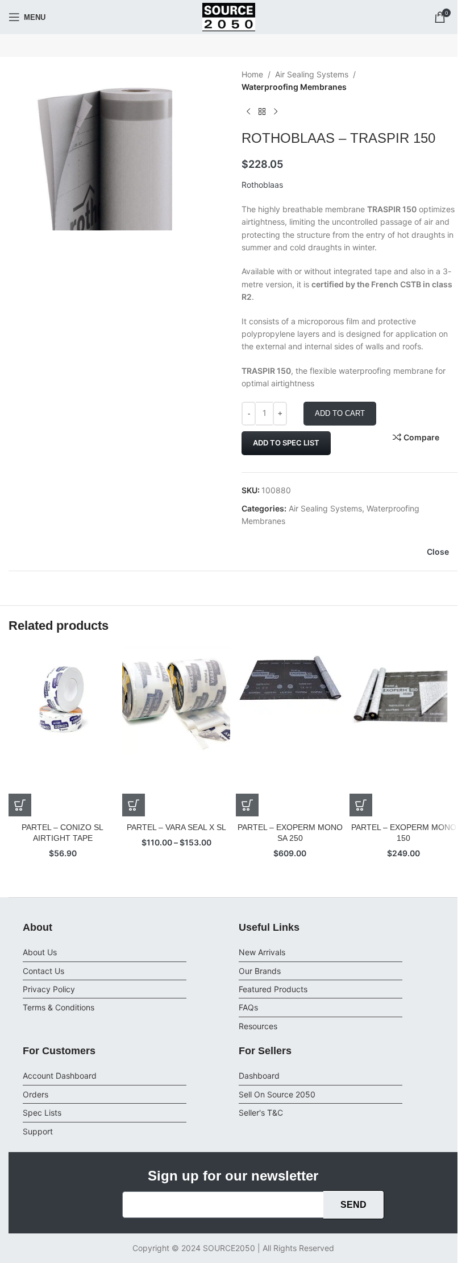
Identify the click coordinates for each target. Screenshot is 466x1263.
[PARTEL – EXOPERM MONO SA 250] (290, 731)
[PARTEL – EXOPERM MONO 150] (403, 731)
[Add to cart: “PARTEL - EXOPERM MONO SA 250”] (247, 805)
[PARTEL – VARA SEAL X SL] (176, 731)
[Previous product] (248, 112)
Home (252, 74)
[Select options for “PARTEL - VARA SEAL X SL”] (133, 805)
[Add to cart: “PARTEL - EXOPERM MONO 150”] (360, 805)
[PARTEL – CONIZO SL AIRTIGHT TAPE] (62, 731)
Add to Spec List (286, 442)
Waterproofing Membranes (294, 87)
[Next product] (275, 112)
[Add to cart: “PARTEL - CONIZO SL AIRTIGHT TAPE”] (20, 805)
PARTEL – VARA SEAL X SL (176, 827)
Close (438, 551)
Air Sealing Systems (311, 74)
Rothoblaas (262, 184)
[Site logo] (229, 16)
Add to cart (340, 413)
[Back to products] (262, 112)
